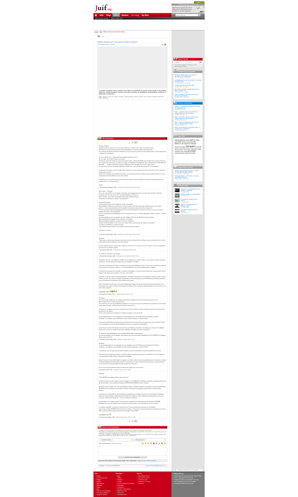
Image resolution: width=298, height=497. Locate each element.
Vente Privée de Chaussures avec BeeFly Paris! (188, 476)
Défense (98, 481)
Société (98, 476)
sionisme (178, 153)
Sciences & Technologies (103, 491)
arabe (199, 149)
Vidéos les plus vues (117, 18)
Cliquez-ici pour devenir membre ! (146, 460)
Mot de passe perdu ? (181, 66)
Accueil (96, 31)
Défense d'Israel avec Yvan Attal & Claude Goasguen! (117, 42)
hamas (183, 142)
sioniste (177, 151)
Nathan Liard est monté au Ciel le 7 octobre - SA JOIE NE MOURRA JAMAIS (187, 171)
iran (194, 140)
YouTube (112, 44)
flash (179, 142)
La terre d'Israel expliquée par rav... (155, 465)
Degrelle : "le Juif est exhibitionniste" (110, 465)
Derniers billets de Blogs (185, 167)
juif (191, 140)
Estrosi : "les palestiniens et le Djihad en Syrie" (189, 205)
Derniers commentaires (185, 103)
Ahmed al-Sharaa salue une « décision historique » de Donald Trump (185, 75)
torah (182, 153)
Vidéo (100, 31)
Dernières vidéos (183, 185)
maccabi (193, 142)
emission (149, 96)
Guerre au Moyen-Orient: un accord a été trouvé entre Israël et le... (186, 95)
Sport (97, 489)
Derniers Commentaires (124, 489)
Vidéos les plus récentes (101, 18)
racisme (177, 147)
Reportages (120, 485)
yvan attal (114, 96)
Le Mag (119, 481)
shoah (188, 140)
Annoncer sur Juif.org (144, 481)
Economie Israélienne (102, 492)
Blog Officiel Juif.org (143, 476)
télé (145, 96)
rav (182, 144)
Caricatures (120, 487)
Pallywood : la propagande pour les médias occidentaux (191, 189)
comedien (121, 96)
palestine (182, 140)
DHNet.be (186, 97)
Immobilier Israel (122, 494)
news (182, 151)
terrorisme (187, 149)
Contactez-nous (142, 479)
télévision (155, 96)
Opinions (119, 479)
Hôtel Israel (120, 492)
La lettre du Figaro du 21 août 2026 (184, 85)
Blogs (118, 476)
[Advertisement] (150, 25)
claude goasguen (129, 96)
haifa (186, 153)
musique (182, 147)
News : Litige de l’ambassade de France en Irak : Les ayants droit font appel (187, 122)
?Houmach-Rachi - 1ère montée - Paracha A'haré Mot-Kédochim (187, 176)
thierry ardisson (139, 96)
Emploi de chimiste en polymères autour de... (187, 479)
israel (109, 96)
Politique (98, 479)
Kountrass (188, 83)
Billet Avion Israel (122, 491)
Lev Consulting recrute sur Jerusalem (185, 481)
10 (132, 142)
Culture (98, 487)
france (190, 153)
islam (197, 140)
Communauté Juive (101, 478)
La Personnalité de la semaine (125, 483)
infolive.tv (178, 144)
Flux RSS (141, 483)
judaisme (187, 144)
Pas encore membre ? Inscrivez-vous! (185, 65)
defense (105, 96)
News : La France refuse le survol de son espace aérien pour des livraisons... (186, 112)
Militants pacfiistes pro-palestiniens (190, 194)
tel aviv (197, 147)
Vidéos (119, 478)
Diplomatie (99, 485)
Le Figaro (185, 86)
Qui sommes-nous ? (144, 478)
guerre (177, 149)
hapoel (181, 149)
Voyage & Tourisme (101, 494)
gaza (176, 142)
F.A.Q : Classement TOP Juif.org (183, 478)
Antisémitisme (100, 483)
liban (194, 153)
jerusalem (192, 151)
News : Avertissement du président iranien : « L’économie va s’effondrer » (187, 128)
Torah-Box (186, 173)
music (188, 142)
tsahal (177, 140)
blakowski (161, 96)
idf (200, 147)
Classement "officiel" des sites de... (184, 483)
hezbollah (193, 144)
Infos (96, 473)
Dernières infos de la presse (186, 71)
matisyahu (194, 149)
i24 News (187, 77)
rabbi (185, 151)
